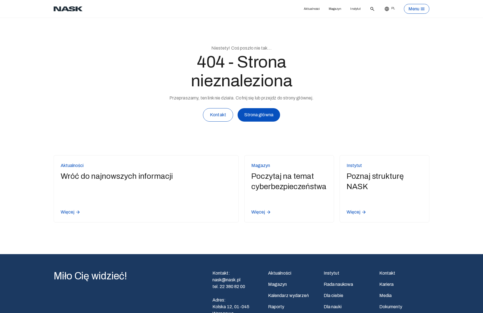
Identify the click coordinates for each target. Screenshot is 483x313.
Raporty (276, 306)
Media (385, 295)
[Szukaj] (371, 9)
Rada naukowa (338, 284)
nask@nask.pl (226, 279)
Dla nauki (333, 306)
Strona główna (258, 114)
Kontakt (218, 114)
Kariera (386, 284)
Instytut (351, 9)
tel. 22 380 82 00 (228, 286)
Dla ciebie (333, 295)
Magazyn (327, 9)
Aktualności (299, 9)
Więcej (67, 212)
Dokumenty (390, 306)
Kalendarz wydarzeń (288, 295)
